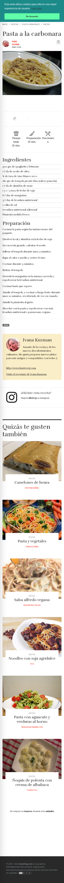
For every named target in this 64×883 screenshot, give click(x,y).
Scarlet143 (32, 790)
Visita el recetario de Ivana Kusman (26, 374)
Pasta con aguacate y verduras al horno (32, 719)
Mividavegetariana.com (32, 727)
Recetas (14, 24)
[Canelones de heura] (32, 461)
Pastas (46, 24)
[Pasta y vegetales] (32, 520)
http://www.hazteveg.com (21, 368)
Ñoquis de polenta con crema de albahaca (32, 782)
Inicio (5, 24)
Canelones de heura (32, 482)
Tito (32, 664)
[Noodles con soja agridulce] (32, 637)
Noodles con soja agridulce (32, 658)
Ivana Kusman (32, 546)
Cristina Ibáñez (32, 488)
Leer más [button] (36, 8)
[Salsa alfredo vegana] (32, 578)
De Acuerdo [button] (32, 16)
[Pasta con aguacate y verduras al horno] (32, 696)
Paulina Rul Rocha (32, 605)
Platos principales (31, 24)
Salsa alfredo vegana (32, 600)
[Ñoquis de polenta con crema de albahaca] (32, 759)
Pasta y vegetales (32, 541)
